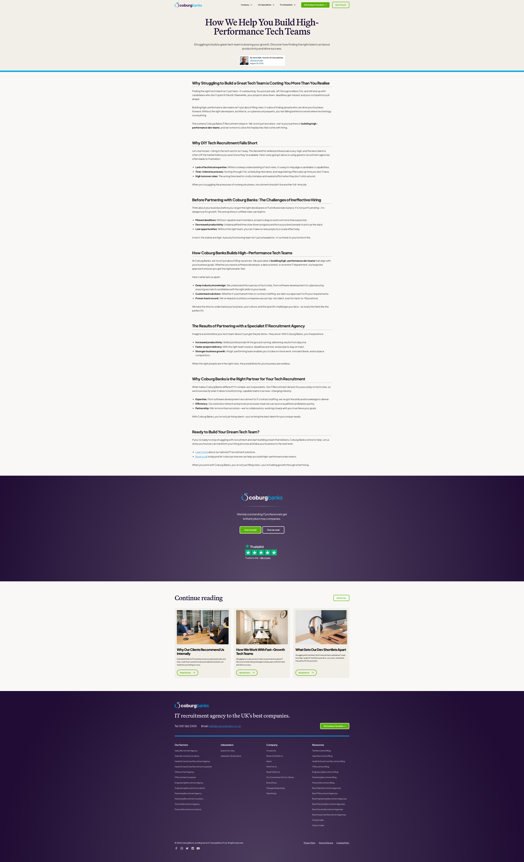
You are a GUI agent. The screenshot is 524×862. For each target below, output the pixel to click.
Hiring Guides (318, 820)
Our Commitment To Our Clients (280, 777)
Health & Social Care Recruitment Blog (328, 761)
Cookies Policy (342, 843)
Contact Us (271, 750)
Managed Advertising (275, 788)
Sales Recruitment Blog (322, 756)
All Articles (341, 598)
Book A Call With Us (274, 756)
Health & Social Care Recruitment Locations (193, 766)
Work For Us (271, 766)
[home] (188, 5)
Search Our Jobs (227, 750)
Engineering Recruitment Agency (189, 782)
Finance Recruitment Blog (323, 782)
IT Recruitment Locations (185, 777)
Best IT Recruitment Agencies (324, 793)
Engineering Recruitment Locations (190, 788)
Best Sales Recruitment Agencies (326, 788)
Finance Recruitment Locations (188, 809)
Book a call (201, 456)
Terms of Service (326, 843)
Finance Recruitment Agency (187, 804)
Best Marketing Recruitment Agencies (328, 804)
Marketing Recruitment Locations (189, 798)
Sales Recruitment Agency (186, 750)
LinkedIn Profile (256, 60)
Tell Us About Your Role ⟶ (315, 5)
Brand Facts (271, 782)
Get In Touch (340, 5)
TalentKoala (271, 793)
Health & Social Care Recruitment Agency (192, 761)
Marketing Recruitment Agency (188, 793)
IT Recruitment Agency (184, 772)
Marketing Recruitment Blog (324, 777)
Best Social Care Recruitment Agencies (329, 814)
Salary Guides (318, 825)
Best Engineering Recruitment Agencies (329, 798)
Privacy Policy (310, 843)
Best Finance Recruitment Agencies (327, 809)
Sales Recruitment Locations (187, 756)
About (269, 761)
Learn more (201, 452)
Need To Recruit (273, 772)
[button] (246, 4)
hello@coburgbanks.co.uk (225, 726)
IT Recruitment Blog (320, 766)
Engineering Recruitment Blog (325, 772)
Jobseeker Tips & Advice (231, 756)
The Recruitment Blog (321, 750)
